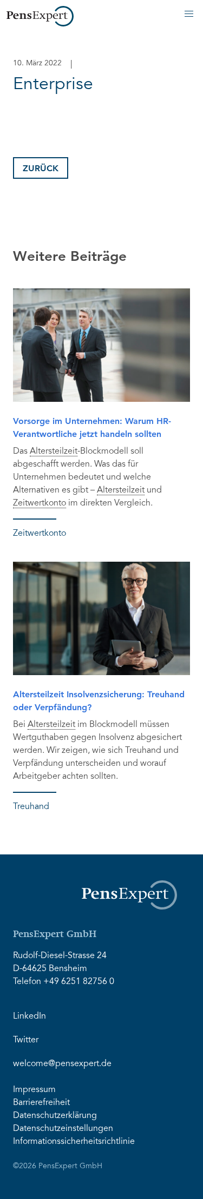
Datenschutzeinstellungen (63, 1128)
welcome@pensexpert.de (62, 1064)
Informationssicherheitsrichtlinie (74, 1141)
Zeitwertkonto (39, 503)
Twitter (25, 1040)
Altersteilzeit (53, 451)
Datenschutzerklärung (55, 1116)
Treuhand (31, 807)
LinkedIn (29, 1016)
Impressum (34, 1090)
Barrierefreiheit (41, 1103)
